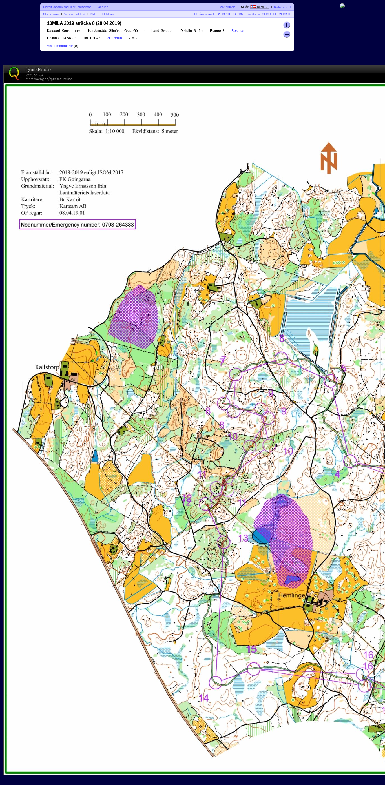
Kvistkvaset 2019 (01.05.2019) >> (269, 13)
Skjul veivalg (51, 13)
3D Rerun (114, 38)
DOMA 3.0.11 (282, 6)
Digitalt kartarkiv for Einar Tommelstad (67, 6)
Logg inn (102, 6)
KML (93, 13)
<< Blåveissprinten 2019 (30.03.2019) (218, 13)
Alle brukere (228, 6)
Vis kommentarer (60, 46)
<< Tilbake (108, 13)
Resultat (237, 31)
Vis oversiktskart (74, 13)
